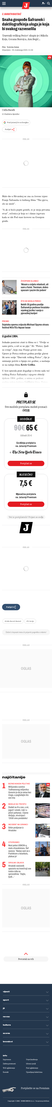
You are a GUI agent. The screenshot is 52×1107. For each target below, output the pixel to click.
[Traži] (48, 3)
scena (6, 1033)
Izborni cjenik (31, 1064)
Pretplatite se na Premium (35, 1088)
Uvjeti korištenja (32, 1059)
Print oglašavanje (32, 1068)
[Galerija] (26, 81)
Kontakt (6, 1072)
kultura (7, 1025)
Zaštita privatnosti (9, 1064)
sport (6, 1000)
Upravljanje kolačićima (34, 1072)
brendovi (8, 1042)
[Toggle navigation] (3, 3)
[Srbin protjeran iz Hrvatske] (42, 830)
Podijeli (8, 129)
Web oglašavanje (9, 1068)
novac (6, 1017)
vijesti (6, 992)
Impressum (7, 1059)
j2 (4, 1008)
